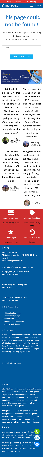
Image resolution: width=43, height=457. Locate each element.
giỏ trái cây (14, 443)
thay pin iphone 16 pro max (26, 411)
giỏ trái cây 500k (26, 443)
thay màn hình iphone (23, 389)
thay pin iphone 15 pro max (13, 414)
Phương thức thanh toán (14, 321)
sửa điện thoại (7, 389)
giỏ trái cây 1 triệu (17, 445)
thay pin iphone (8, 411)
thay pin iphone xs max (16, 422)
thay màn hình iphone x (16, 406)
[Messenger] (37, 444)
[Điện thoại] (37, 431)
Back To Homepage (21, 57)
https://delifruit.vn (13, 451)
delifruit (5, 443)
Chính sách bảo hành (12, 313)
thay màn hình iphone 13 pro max (20, 397)
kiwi (7, 448)
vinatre (5, 432)
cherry (28, 445)
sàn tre (12, 432)
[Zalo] (37, 438)
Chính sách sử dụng (12, 319)
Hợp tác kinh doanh (12, 324)
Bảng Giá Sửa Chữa (14, 2)
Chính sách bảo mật (12, 316)
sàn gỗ (14, 435)
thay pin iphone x (33, 422)
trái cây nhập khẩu (18, 448)
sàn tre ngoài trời (23, 432)
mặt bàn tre (10, 438)
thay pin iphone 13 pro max (20, 416)
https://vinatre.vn (23, 438)
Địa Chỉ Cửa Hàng (29, 2)
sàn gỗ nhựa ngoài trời (27, 435)
